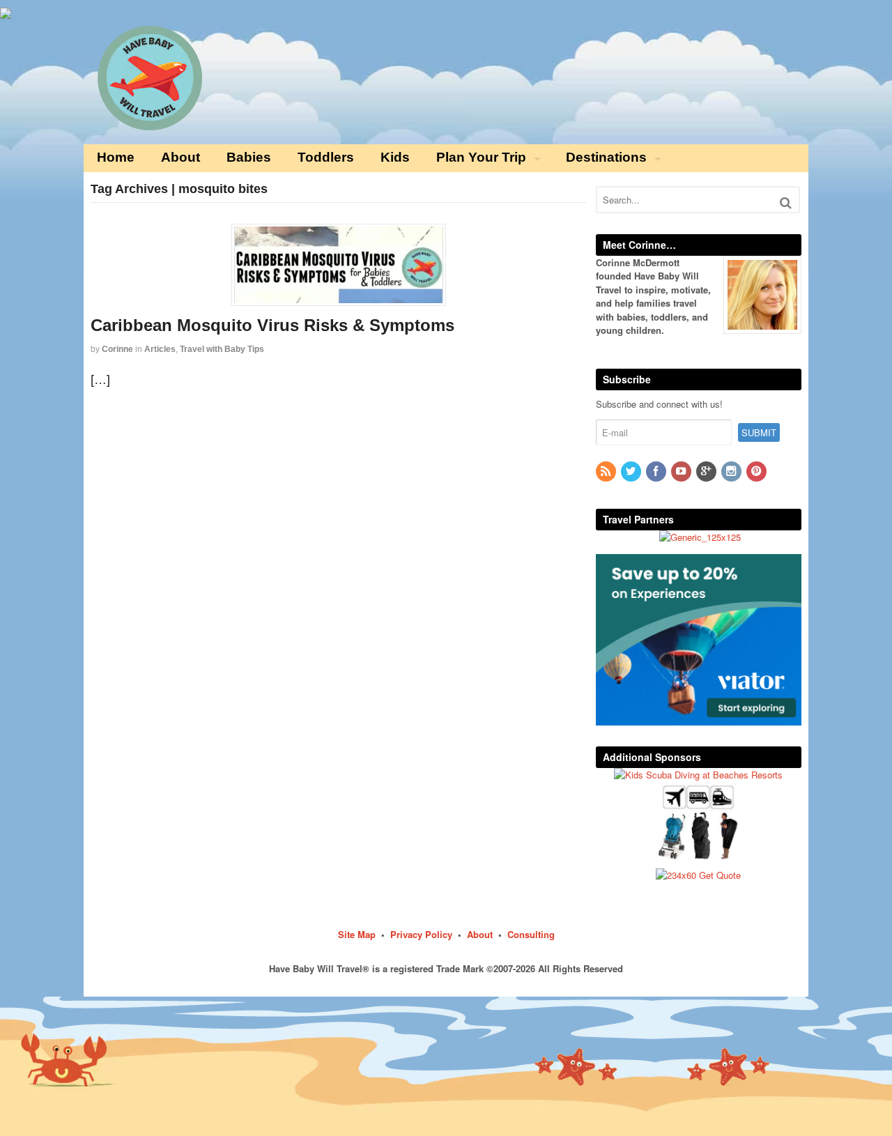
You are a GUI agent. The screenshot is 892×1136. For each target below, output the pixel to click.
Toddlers (326, 157)
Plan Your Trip (481, 157)
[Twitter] (632, 471)
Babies (248, 157)
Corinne (117, 349)
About (180, 157)
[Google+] (707, 471)
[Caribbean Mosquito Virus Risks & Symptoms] (338, 265)
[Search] (786, 202)
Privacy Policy (421, 934)
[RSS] (607, 471)
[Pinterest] (757, 471)
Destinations (606, 157)
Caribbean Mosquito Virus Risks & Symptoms (272, 325)
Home (115, 157)
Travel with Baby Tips (222, 349)
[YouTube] (682, 471)
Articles (160, 349)
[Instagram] (732, 471)
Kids (395, 157)
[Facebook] (657, 471)
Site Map (357, 934)
